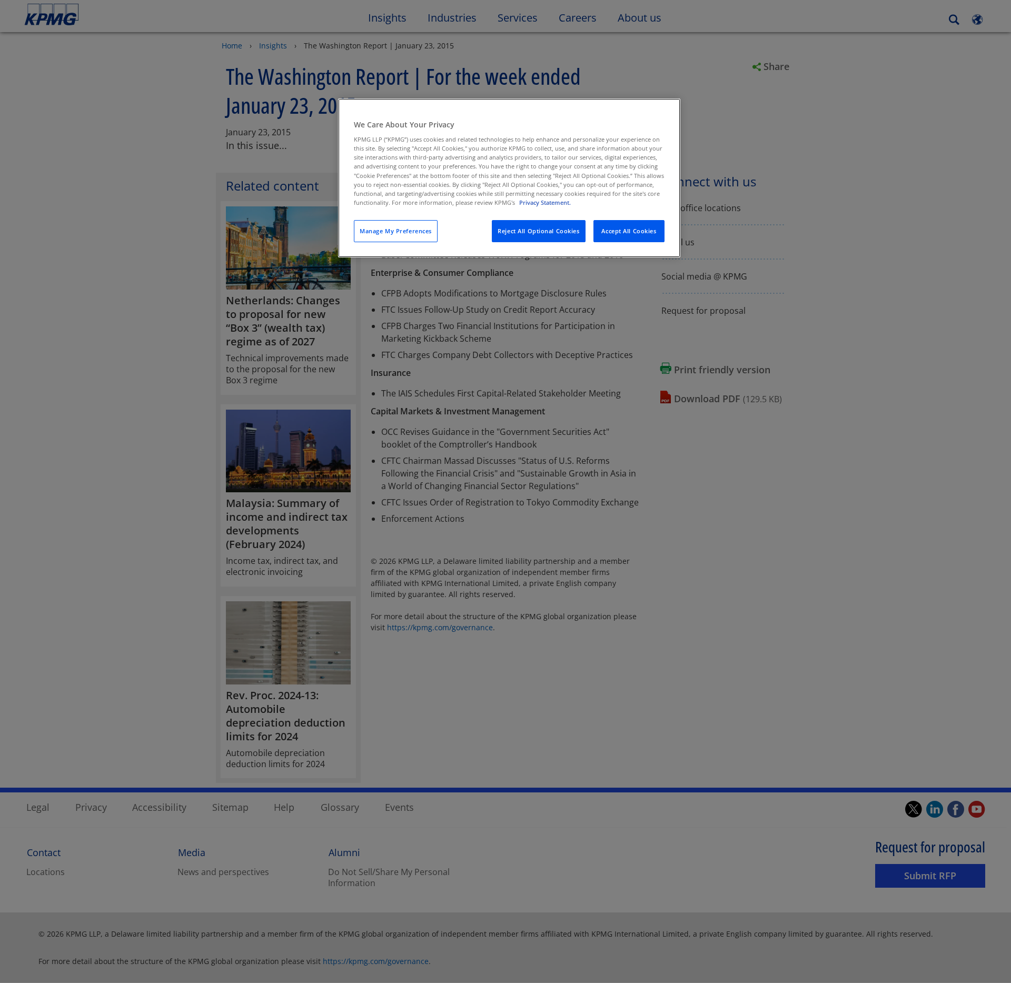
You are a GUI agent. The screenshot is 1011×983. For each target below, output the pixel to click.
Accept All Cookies (628, 231)
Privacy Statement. (545, 202)
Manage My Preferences (396, 231)
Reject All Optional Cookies (538, 231)
